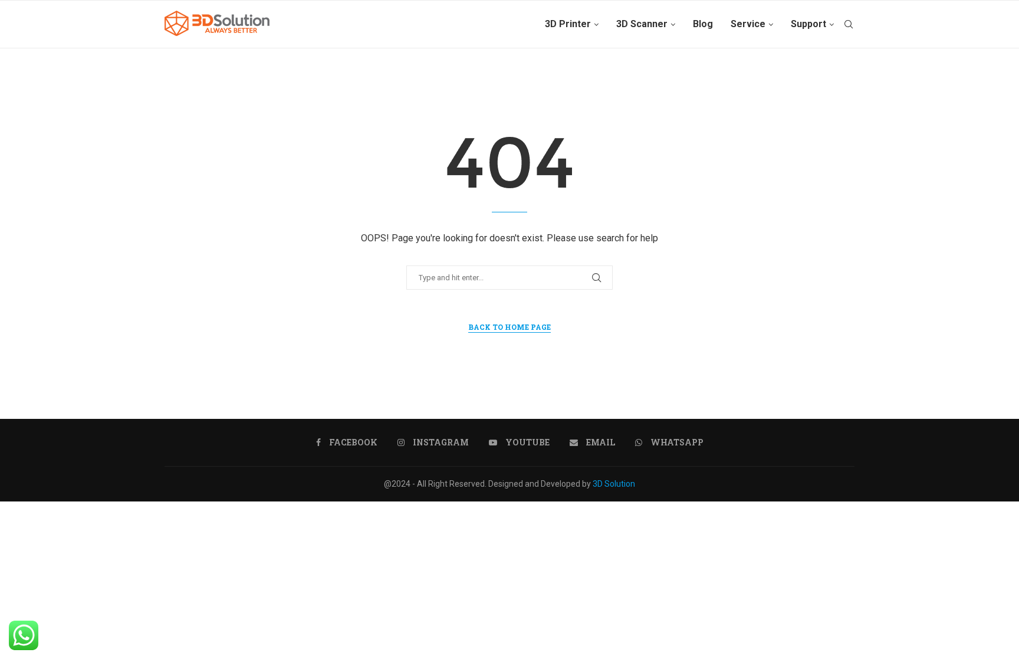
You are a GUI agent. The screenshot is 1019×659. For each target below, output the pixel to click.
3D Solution (614, 483)
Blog (703, 23)
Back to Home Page (509, 327)
